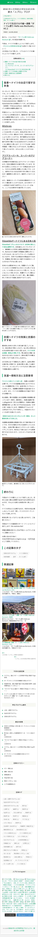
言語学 (18, 823)
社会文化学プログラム (10, 713)
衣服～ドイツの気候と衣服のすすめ (15, 71)
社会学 (7, 812)
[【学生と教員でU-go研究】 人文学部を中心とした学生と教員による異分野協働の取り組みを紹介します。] (7, 895)
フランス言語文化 (10, 833)
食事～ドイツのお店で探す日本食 (14, 62)
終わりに (6, 75)
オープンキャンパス (21, 860)
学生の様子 (7, 16)
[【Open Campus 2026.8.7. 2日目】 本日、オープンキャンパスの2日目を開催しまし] (19, 883)
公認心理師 (18, 857)
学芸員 (28, 857)
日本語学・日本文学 (10, 826)
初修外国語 (30, 18)
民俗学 (6, 816)
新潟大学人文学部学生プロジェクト (20, 928)
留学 (5, 20)
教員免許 (7, 857)
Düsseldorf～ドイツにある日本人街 (17, 69)
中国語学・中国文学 (26, 826)
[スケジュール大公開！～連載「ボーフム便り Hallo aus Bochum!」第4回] (19, 605)
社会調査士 (8, 860)
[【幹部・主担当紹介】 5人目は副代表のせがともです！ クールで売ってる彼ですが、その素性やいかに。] (30, 895)
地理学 (28, 812)
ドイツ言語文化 (21, 18)
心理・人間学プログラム (11, 710)
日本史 (6, 819)
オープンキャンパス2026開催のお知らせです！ (18, 681)
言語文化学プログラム (10, 18)
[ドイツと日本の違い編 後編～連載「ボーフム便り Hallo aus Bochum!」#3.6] (19, 578)
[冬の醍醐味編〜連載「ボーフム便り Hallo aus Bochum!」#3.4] (19, 632)
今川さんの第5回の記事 (12, 46)
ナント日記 (21, 864)
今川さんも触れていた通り (11, 381)
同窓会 (24, 850)
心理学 (6, 809)
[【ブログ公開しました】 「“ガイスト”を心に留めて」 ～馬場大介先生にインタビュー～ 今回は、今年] (7, 883)
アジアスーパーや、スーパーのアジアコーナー (19, 66)
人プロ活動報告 (8, 784)
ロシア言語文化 (9, 836)
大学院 (26, 843)
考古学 (16, 816)
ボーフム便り (10, 20)
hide (22, 58)
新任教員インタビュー (21, 853)
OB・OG (7, 853)
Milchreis (9, 64)
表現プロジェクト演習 (11, 850)
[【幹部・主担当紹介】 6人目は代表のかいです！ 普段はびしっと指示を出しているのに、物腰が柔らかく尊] (19, 895)
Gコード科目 (22, 836)
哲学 (24, 806)
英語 (16, 843)
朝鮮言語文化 (8, 830)
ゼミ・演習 (7, 768)
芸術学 (25, 809)
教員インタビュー (9, 781)
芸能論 (25, 816)
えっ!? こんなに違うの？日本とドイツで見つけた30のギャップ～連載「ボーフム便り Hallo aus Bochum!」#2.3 (19, 696)
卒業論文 (7, 843)
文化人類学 (18, 812)
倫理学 (16, 809)
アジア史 (25, 819)
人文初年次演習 (23, 840)
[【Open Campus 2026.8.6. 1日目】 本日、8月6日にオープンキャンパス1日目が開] (30, 883)
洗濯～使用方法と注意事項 (12, 73)
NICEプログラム (9, 840)
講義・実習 (7, 771)
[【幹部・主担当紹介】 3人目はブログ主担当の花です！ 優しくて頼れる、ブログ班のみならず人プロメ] (19, 906)
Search (34, 2)
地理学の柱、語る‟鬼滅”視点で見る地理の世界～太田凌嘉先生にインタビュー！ (20, 685)
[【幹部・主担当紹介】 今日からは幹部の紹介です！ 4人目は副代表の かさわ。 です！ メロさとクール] (7, 906)
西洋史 (16, 819)
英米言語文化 (21, 830)
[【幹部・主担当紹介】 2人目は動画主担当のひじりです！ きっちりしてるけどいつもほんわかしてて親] (30, 906)
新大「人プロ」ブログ (19, 12)
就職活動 (6, 774)
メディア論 (8, 823)
